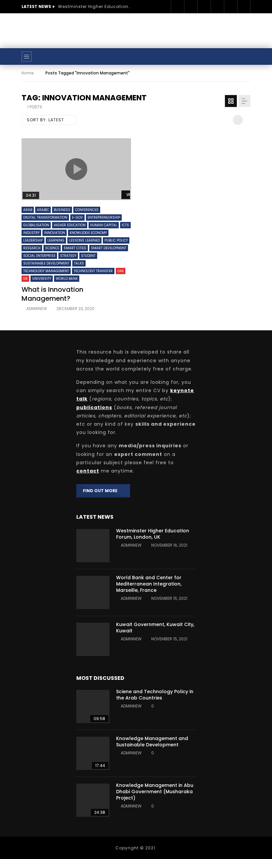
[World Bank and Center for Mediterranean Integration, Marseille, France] (92, 592)
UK (25, 278)
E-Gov (77, 217)
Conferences (87, 209)
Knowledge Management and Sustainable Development (152, 741)
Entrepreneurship (104, 217)
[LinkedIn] (204, 6)
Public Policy (116, 240)
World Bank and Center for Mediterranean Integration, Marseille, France (148, 583)
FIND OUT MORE (101, 490)
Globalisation (36, 225)
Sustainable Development (46, 263)
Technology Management (46, 270)
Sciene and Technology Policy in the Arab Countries (154, 694)
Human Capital (103, 225)
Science (52, 248)
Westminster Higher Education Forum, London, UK (94, 6)
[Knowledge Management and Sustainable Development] (92, 753)
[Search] (242, 56)
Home (28, 73)
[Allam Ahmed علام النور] (136, 56)
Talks (79, 263)
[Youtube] (217, 6)
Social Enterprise (39, 255)
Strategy (68, 255)
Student (88, 255)
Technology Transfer (93, 270)
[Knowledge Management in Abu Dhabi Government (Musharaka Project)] (92, 800)
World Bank (67, 278)
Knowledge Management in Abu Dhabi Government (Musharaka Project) (154, 791)
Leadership (33, 240)
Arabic (43, 209)
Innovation (54, 232)
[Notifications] (243, 6)
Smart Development (108, 248)
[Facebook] (177, 6)
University (41, 278)
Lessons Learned (84, 240)
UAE (120, 270)
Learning (55, 240)
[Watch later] (230, 6)
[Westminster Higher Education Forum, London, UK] (92, 545)
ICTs (125, 225)
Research (31, 248)
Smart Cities (75, 248)
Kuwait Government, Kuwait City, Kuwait (155, 627)
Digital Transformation (45, 217)
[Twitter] (190, 6)
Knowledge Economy (88, 232)
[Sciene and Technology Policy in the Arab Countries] (92, 706)
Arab (27, 209)
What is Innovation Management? (52, 294)
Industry (31, 232)
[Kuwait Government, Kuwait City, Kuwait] (92, 639)
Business (62, 209)
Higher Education (70, 225)
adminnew (36, 308)
